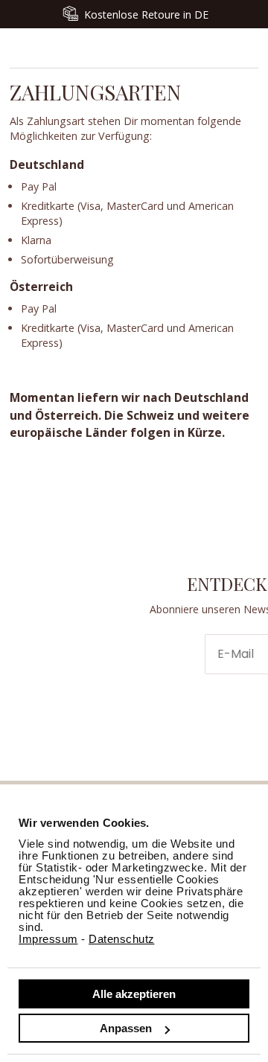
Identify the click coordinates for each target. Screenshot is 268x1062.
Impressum (48, 939)
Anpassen (126, 1028)
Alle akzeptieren (134, 994)
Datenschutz (122, 939)
